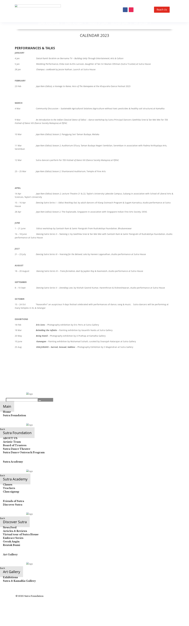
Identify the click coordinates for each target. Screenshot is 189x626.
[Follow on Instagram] (131, 9)
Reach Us (162, 9)
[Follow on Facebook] (125, 9)
